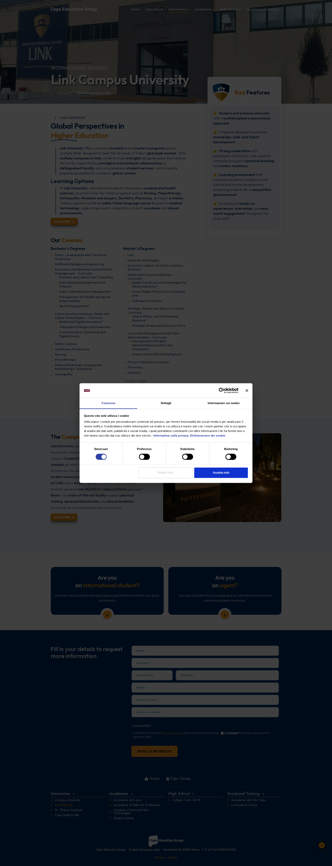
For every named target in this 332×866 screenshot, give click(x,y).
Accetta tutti (221, 472)
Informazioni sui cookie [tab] (223, 403)
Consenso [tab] (108, 403)
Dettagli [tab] (166, 403)
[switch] (144, 457)
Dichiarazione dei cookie (207, 435)
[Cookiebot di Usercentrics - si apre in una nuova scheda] (221, 390)
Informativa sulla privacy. (171, 435)
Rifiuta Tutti (165, 472)
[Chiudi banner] (247, 390)
